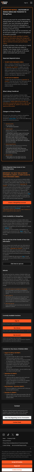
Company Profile (11, 438)
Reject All (17, 466)
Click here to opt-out (17, 263)
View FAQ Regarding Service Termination (17, 417)
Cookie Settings (6, 445)
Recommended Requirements (19, 445)
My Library (17, 328)
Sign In (26, 2)
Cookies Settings (17, 470)
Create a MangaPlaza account (17, 202)
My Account (17, 208)
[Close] (30, 448)
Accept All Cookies (17, 462)
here (29, 193)
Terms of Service (7, 440)
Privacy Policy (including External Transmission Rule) (15, 443)
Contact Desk (17, 422)
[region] (17, 459)
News (21, 231)
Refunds (7, 228)
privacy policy (12, 118)
